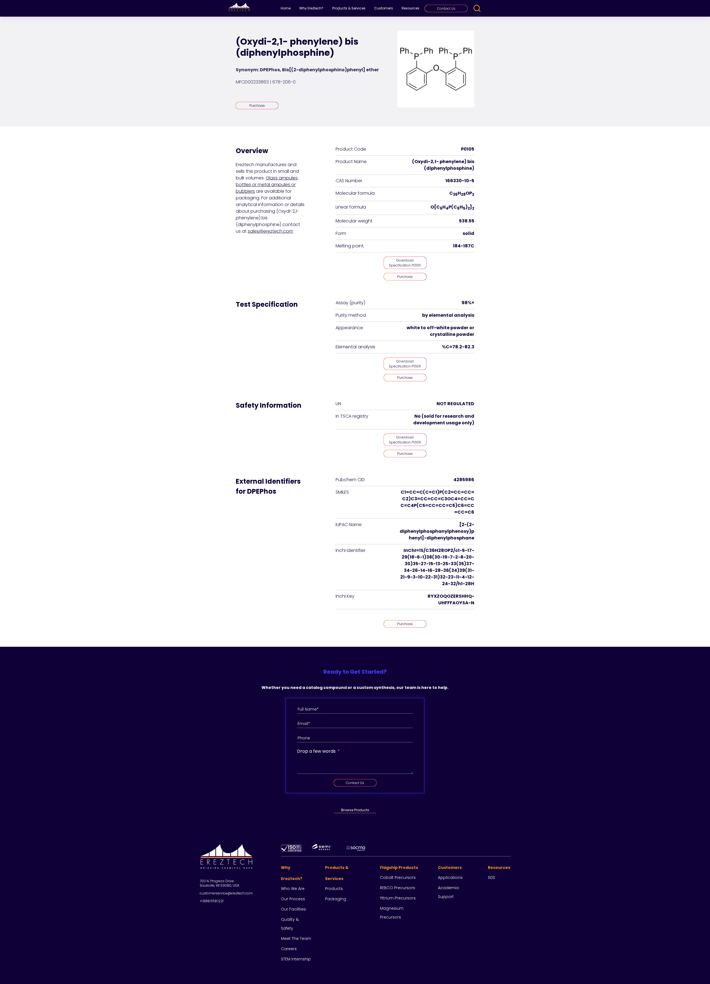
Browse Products (355, 810)
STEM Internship (296, 959)
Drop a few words (316, 751)
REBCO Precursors (397, 888)
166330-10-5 (459, 180)
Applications (450, 877)
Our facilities (293, 909)
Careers (289, 949)
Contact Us (446, 8)
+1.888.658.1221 (212, 901)
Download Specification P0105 (405, 263)
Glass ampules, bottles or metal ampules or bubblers (267, 184)
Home (286, 8)
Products (334, 888)
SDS (491, 877)
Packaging (335, 899)
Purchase (257, 105)
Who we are (293, 888)
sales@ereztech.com (270, 231)
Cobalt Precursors (398, 877)
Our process (293, 899)
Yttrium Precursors (398, 898)
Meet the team (296, 938)
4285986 (463, 479)
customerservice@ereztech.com (226, 893)
